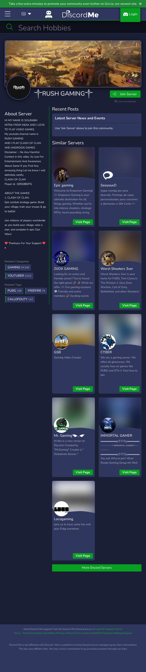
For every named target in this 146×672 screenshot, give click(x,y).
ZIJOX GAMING (66, 268)
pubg (14, 291)
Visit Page (83, 222)
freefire (36, 291)
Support (127, 633)
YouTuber (19, 276)
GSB (57, 352)
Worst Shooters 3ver (117, 268)
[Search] (10, 27)
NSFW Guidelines (104, 633)
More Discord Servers (97, 568)
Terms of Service (84, 633)
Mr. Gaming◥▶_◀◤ (69, 435)
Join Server (128, 94)
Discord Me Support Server (107, 629)
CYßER (106, 352)
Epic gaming (63, 185)
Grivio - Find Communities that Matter (35, 633)
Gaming (18, 267)
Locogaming (63, 519)
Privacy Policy (65, 633)
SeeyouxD (109, 185)
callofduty (20, 299)
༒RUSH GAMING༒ (63, 93)
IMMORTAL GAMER (116, 435)
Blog (118, 633)
